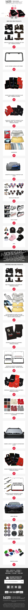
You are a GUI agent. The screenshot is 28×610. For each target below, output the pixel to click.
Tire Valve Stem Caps (14, 197)
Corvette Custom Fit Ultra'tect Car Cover (14, 175)
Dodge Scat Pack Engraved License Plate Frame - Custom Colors (14, 494)
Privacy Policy (9, 571)
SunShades (14, 152)
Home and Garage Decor (14, 538)
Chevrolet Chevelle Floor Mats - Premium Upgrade (14, 343)
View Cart (20, 573)
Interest (18, 570)
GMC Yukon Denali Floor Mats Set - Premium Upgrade (14, 285)
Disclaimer (17, 571)
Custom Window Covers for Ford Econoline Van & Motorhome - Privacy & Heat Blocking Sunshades (14, 315)
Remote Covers (14, 561)
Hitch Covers (14, 219)
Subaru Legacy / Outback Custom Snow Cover (14, 444)
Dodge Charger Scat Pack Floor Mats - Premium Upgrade (14, 470)
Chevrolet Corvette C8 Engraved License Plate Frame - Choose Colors (14, 367)
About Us (12, 570)
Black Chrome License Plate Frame (14, 66)
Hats (14, 243)
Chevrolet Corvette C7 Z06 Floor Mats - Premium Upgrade (14, 391)
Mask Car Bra (14, 516)
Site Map (14, 573)
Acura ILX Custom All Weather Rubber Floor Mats (14, 414)
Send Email (8, 573)
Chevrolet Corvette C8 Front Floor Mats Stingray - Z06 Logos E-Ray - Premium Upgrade (14, 121)
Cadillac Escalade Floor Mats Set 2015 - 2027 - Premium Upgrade (14, 43)
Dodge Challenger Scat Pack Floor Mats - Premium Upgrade (14, 96)
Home (7, 570)
